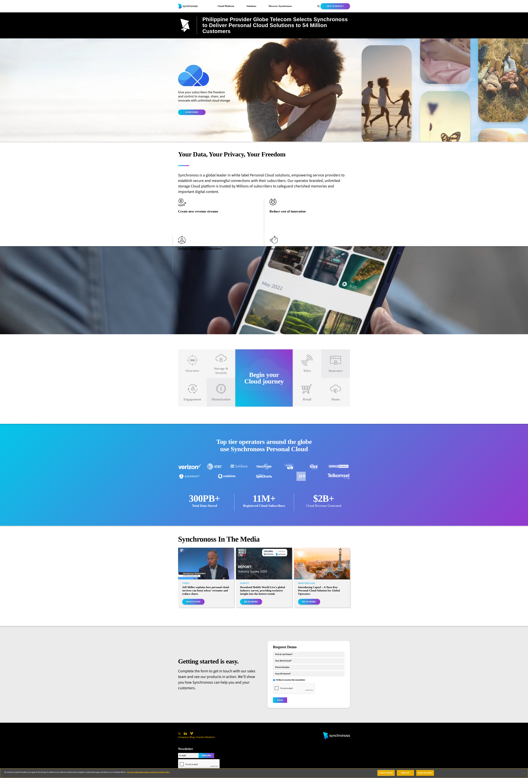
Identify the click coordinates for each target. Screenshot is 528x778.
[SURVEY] (264, 563)
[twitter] (179, 733)
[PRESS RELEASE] (322, 563)
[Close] (524, 773)
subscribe (206, 755)
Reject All (405, 773)
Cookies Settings (386, 773)
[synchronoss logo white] (336, 733)
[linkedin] (185, 733)
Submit (280, 700)
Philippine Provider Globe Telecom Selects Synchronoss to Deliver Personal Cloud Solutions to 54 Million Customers (275, 25)
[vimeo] (191, 733)
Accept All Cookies (425, 773)
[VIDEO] (206, 563)
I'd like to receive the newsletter (290, 680)
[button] (318, 6)
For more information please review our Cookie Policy (148, 772)
